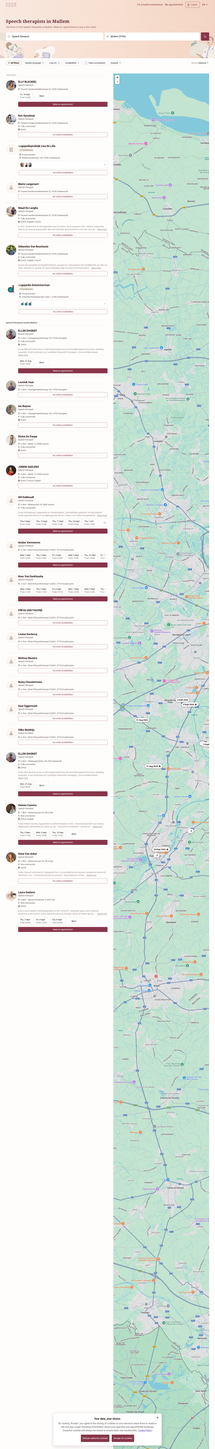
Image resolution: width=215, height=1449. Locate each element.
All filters (15, 63)
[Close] (157, 1417)
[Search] (205, 36)
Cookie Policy (145, 1430)
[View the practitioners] (63, 164)
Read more (102, 229)
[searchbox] (54, 36)
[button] (142, 720)
